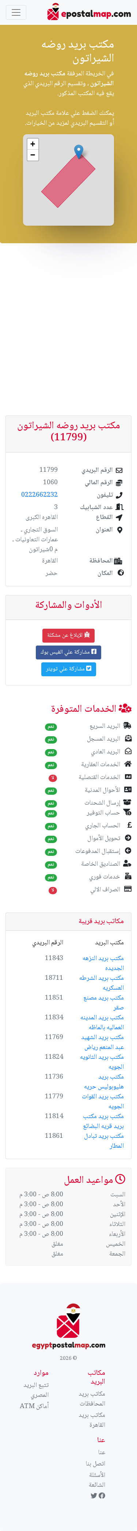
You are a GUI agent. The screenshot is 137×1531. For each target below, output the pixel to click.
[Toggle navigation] (16, 12)
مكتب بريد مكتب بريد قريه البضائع (103, 1121)
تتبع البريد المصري (36, 1390)
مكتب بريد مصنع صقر (103, 1003)
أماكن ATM (34, 1406)
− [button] (32, 154)
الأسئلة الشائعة (97, 1480)
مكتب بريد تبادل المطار (104, 1141)
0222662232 (39, 495)
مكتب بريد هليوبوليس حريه (104, 1082)
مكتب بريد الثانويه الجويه (102, 1062)
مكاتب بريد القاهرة (92, 1420)
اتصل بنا (95, 1464)
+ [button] (32, 143)
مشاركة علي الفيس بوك (66, 652)
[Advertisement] (68, 329)
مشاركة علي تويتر (66, 669)
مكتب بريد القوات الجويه (103, 1101)
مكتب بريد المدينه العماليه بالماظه (102, 1022)
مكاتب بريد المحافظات (92, 1399)
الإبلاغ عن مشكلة (65, 635)
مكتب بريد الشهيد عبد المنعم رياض (102, 1042)
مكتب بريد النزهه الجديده (103, 963)
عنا (101, 1452)
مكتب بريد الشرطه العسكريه (101, 983)
